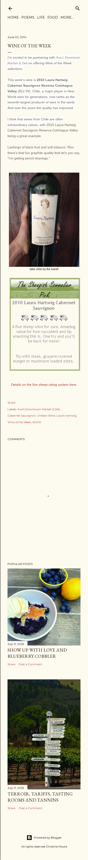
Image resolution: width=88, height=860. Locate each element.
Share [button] (11, 402)
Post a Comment (30, 664)
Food (52, 17)
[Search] (77, 7)
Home (13, 17)
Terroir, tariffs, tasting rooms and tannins (40, 797)
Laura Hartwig (67, 415)
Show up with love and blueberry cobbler (37, 653)
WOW (36, 422)
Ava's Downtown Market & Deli (38, 409)
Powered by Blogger (48, 837)
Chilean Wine (46, 415)
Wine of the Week (19, 422)
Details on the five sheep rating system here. (44, 384)
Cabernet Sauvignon (22, 415)
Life (41, 17)
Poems (27, 17)
